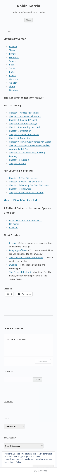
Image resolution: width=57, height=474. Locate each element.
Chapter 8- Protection (19, 138)
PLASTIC (13, 227)
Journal (12, 75)
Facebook (8, 401)
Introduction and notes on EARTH (25, 220)
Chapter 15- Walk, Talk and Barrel (25, 181)
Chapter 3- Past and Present (23, 119)
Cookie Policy (15, 462)
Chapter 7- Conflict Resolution (24, 134)
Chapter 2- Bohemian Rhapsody (25, 116)
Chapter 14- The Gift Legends (23, 178)
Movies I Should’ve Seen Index (22, 200)
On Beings (14, 223)
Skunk (12, 50)
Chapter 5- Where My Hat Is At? (24, 127)
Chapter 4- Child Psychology (23, 123)
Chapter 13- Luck (17, 163)
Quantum (13, 90)
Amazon (13, 82)
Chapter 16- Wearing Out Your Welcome (29, 185)
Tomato (13, 68)
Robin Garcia (28, 6)
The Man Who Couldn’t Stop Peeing (26, 257)
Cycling (12, 243)
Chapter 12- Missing (19, 159)
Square (12, 61)
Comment (43, 361)
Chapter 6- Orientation (20, 130)
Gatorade (13, 79)
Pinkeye (13, 46)
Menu (28, 20)
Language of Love (18, 250)
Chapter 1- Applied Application (24, 112)
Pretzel (12, 53)
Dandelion (14, 57)
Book (11, 64)
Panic (11, 71)
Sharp (12, 86)
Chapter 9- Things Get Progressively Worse (30, 141)
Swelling (13, 264)
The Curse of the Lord (20, 272)
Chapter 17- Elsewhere (20, 188)
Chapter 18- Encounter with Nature (26, 192)
